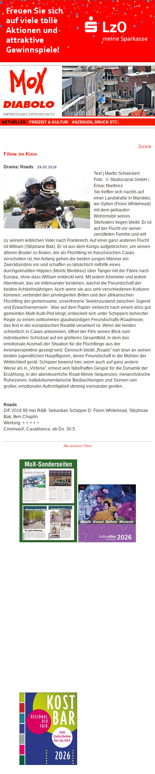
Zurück (144, 146)
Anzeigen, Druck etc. (95, 122)
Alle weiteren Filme (77, 446)
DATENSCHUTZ (41, 114)
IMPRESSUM (14, 114)
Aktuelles (14, 122)
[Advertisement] (107, 656)
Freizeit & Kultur (48, 122)
